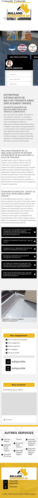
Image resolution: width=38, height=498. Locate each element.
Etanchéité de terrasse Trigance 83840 (31, 451)
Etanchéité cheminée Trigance (19, 452)
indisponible (8, 1)
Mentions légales (30, 494)
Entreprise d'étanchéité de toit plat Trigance (32, 442)
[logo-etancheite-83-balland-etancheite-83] (19, 9)
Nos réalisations (19, 57)
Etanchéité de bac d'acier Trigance (7, 447)
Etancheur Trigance (7, 440)
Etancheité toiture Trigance (19, 445)
